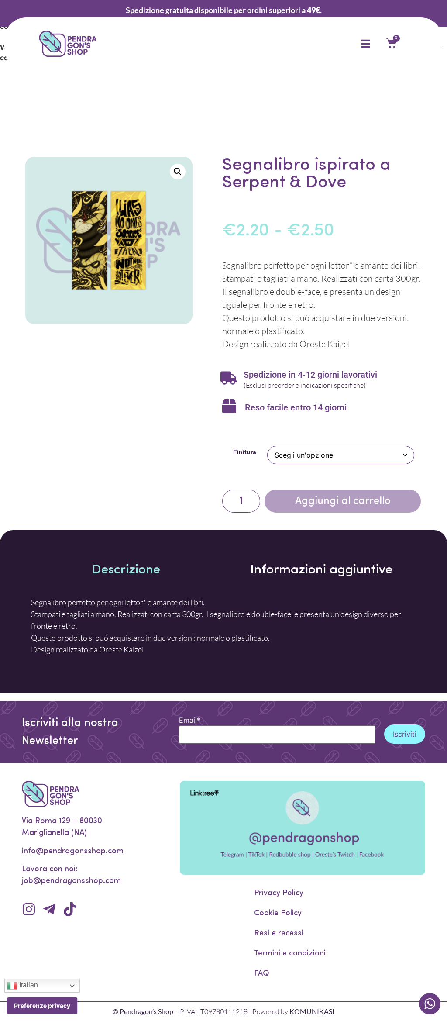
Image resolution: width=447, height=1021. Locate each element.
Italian (27, 985)
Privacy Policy (278, 893)
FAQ (261, 974)
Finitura (244, 452)
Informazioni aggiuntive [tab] (321, 570)
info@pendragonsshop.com (73, 851)
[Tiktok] (70, 909)
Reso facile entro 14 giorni (296, 407)
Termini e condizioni (290, 954)
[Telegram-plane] (49, 909)
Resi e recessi (278, 934)
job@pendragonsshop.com (71, 881)
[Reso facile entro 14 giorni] (229, 406)
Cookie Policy (278, 914)
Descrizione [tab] (126, 570)
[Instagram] (29, 909)
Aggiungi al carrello (342, 501)
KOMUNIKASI (311, 1011)
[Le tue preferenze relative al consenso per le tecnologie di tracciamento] (42, 1005)
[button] (178, 171)
